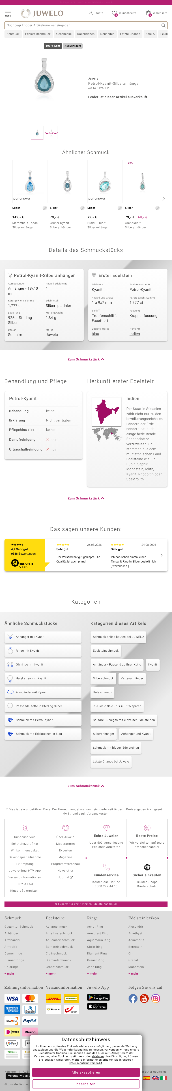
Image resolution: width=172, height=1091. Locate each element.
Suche (163, 25)
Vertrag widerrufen (21, 1076)
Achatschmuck (57, 927)
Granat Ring (95, 960)
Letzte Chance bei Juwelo (111, 762)
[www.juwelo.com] (155, 1078)
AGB (26, 1072)
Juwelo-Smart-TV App (25, 871)
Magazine (65, 857)
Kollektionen (86, 34)
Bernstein (135, 947)
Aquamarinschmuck (60, 940)
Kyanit (97, 289)
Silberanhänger (103, 734)
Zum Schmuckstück (84, 359)
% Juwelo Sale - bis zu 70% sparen (117, 706)
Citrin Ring (95, 947)
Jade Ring (94, 967)
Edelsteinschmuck (38, 34)
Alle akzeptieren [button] (86, 1072)
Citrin (133, 954)
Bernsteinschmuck (59, 947)
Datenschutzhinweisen (84, 1063)
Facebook (133, 998)
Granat (133, 960)
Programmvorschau (65, 864)
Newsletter (65, 871)
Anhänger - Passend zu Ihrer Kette (117, 665)
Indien (135, 334)
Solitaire (15, 334)
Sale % (150, 34)
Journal (63, 877)
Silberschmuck (103, 678)
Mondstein (136, 967)
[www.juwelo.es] (146, 1078)
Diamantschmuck (58, 960)
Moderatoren (65, 844)
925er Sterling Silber (20, 320)
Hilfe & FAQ (25, 884)
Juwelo (52, 334)
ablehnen (98, 1057)
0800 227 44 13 (106, 886)
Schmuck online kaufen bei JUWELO (118, 637)
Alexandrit (136, 927)
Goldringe (11, 967)
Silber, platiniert (59, 305)
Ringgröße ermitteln (24, 891)
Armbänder (12, 940)
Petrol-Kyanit (141, 289)
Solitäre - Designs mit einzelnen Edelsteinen (124, 720)
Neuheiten (107, 34)
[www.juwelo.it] (163, 1078)
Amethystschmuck (59, 933)
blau (95, 334)
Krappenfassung (144, 315)
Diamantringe (14, 960)
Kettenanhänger (132, 678)
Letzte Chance (130, 34)
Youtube (144, 998)
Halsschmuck (102, 692)
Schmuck (13, 34)
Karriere (10, 1072)
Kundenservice (25, 837)
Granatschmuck (57, 967)
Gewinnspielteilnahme (25, 857)
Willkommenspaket (25, 851)
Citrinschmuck (56, 954)
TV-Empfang (25, 864)
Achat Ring (95, 927)
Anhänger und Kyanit (136, 734)
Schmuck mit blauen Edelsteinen (116, 748)
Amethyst (135, 933)
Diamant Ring (97, 954)
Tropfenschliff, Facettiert (104, 318)
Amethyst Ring (97, 933)
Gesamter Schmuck (18, 927)
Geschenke (64, 34)
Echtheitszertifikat (24, 844)
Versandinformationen (25, 877)
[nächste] (163, 198)
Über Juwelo (65, 837)
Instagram (155, 998)
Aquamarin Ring (98, 940)
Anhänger (11, 933)
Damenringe (13, 954)
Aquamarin (136, 940)
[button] (8, 13)
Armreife (10, 947)
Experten (65, 851)
